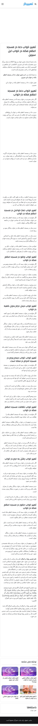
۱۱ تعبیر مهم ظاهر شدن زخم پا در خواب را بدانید (28, 697)
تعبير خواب (33, 710)
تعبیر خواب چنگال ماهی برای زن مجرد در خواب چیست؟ (29, 680)
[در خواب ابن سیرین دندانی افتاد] (10, 690)
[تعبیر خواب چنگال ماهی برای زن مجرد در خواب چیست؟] (28, 671)
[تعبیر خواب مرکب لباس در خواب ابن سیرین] (10, 671)
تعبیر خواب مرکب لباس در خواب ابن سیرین (10, 679)
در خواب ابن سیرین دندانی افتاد (10, 697)
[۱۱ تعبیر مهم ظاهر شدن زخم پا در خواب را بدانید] (28, 690)
